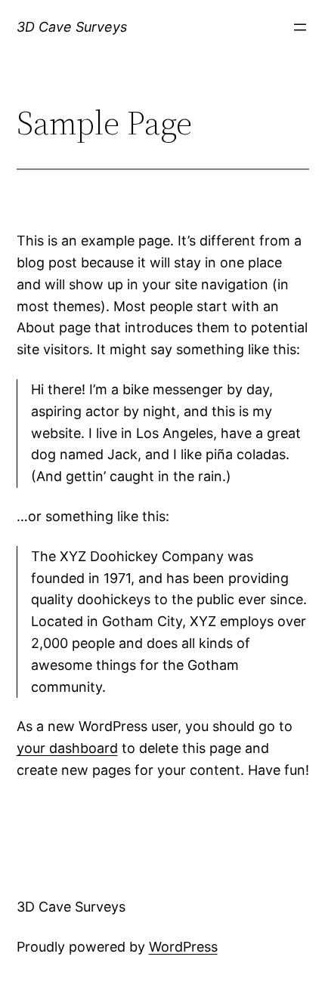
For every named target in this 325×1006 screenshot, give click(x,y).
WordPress (183, 947)
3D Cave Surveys (72, 27)
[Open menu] (300, 27)
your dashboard (67, 748)
